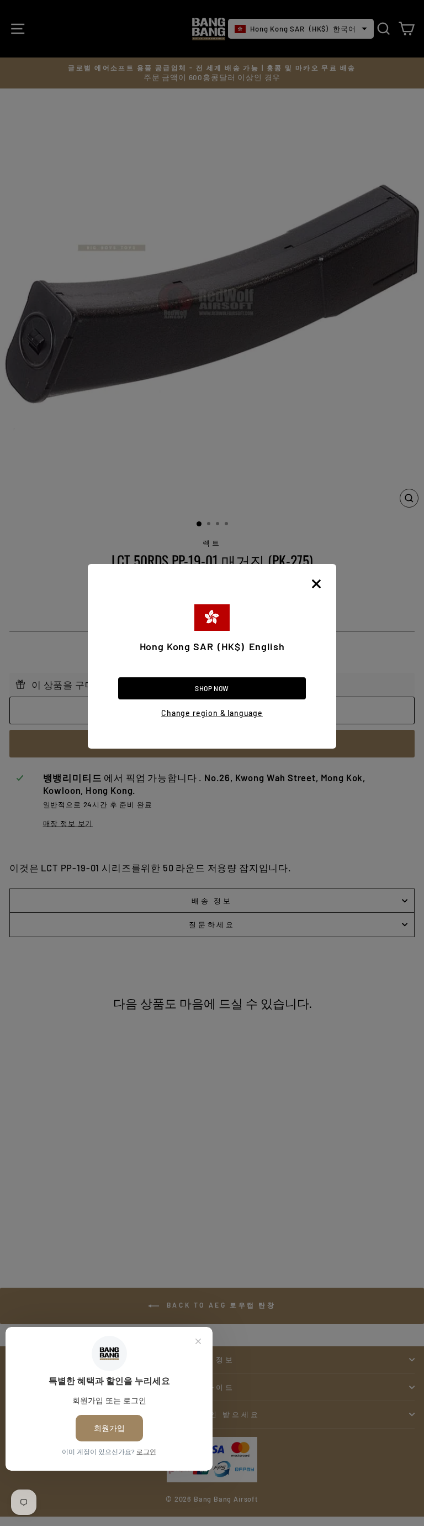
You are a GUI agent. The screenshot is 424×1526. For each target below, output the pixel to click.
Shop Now (212, 688)
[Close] (316, 584)
